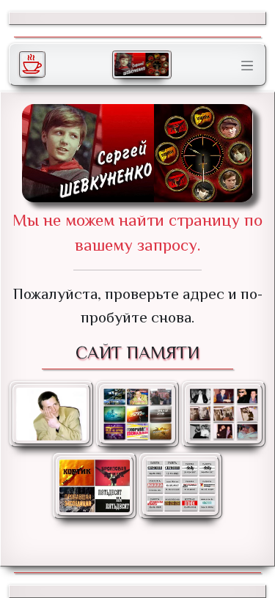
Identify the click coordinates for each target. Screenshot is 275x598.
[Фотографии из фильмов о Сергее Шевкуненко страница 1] (224, 414)
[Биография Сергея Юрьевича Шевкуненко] (51, 414)
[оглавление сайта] (141, 64)
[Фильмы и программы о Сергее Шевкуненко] (138, 414)
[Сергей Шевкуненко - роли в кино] (95, 486)
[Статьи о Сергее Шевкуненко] (181, 486)
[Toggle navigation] (247, 65)
